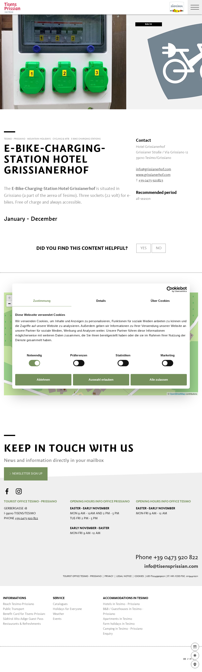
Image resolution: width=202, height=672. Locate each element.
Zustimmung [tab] (42, 300)
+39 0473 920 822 (26, 518)
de (184, 659)
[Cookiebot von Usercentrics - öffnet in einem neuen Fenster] (169, 289)
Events (57, 619)
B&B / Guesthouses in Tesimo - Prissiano (123, 612)
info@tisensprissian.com (171, 566)
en (196, 659)
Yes (143, 248)
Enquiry (108, 633)
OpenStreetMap (178, 393)
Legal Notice (124, 576)
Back (148, 24)
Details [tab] (101, 300)
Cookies (139, 576)
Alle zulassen (159, 379)
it (191, 659)
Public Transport (13, 609)
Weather (58, 614)
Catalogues (60, 604)
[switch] (78, 363)
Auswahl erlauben (101, 379)
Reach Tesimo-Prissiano (18, 604)
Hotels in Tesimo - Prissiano (121, 604)
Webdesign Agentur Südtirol (9, 659)
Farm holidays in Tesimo (119, 624)
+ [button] (9, 297)
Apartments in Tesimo (117, 619)
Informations (14, 598)
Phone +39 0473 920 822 (167, 557)
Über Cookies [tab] (160, 300)
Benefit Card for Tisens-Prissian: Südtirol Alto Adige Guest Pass (24, 617)
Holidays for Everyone (67, 609)
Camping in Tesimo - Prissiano (122, 628)
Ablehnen (43, 379)
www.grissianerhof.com (153, 175)
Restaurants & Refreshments (22, 624)
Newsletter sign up (26, 473)
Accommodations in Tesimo (125, 598)
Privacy (109, 576)
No (159, 248)
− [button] (9, 303)
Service (59, 598)
